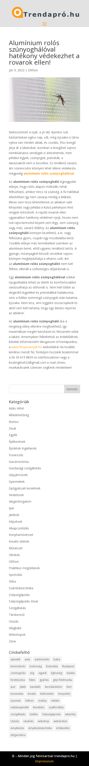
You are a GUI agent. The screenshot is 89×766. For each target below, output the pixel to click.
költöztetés (47, 694)
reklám (55, 700)
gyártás (44, 680)
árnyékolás (17, 728)
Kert (69, 687)
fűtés (32, 680)
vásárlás (28, 721)
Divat (12, 428)
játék (23, 687)
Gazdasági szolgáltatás (25, 468)
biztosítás (52, 666)
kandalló (35, 687)
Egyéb (13, 435)
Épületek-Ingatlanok (23, 448)
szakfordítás (56, 707)
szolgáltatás (18, 714)
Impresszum (44, 761)
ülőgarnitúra (18, 735)
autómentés (42, 659)
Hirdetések (16, 495)
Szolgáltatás (17, 608)
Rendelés (38, 707)
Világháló (15, 628)
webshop (43, 721)
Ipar (11, 508)
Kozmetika (17, 694)
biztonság (36, 666)
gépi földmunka (62, 680)
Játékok (14, 515)
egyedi (42, 673)
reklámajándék (20, 707)
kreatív (32, 694)
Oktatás (14, 555)
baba (57, 659)
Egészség (56, 673)
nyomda (16, 700)
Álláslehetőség (19, 415)
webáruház (60, 721)
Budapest (68, 666)
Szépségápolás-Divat (23, 601)
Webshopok (17, 634)
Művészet (16, 548)
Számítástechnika (21, 588)
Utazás (14, 621)
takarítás (70, 714)
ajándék (15, 659)
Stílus (12, 581)
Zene (12, 641)
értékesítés (63, 728)
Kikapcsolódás (19, 528)
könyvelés (64, 694)
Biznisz (14, 422)
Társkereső (16, 615)
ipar (13, 687)
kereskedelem (53, 687)
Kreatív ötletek (19, 541)
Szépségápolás (19, 595)
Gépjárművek (18, 475)
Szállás (34, 714)
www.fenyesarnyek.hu (26, 347)
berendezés (18, 666)
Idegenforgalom (20, 501)
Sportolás (15, 575)
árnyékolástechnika (40, 728)
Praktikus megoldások (24, 568)
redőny (42, 700)
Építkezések (17, 442)
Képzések (15, 521)
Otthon (33, 70)
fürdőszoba (18, 680)
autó (27, 659)
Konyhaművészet (21, 535)
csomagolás (18, 673)
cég (32, 673)
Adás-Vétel (16, 408)
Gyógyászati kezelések (24, 488)
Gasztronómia (19, 462)
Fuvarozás (16, 455)
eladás (71, 673)
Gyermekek (17, 481)
